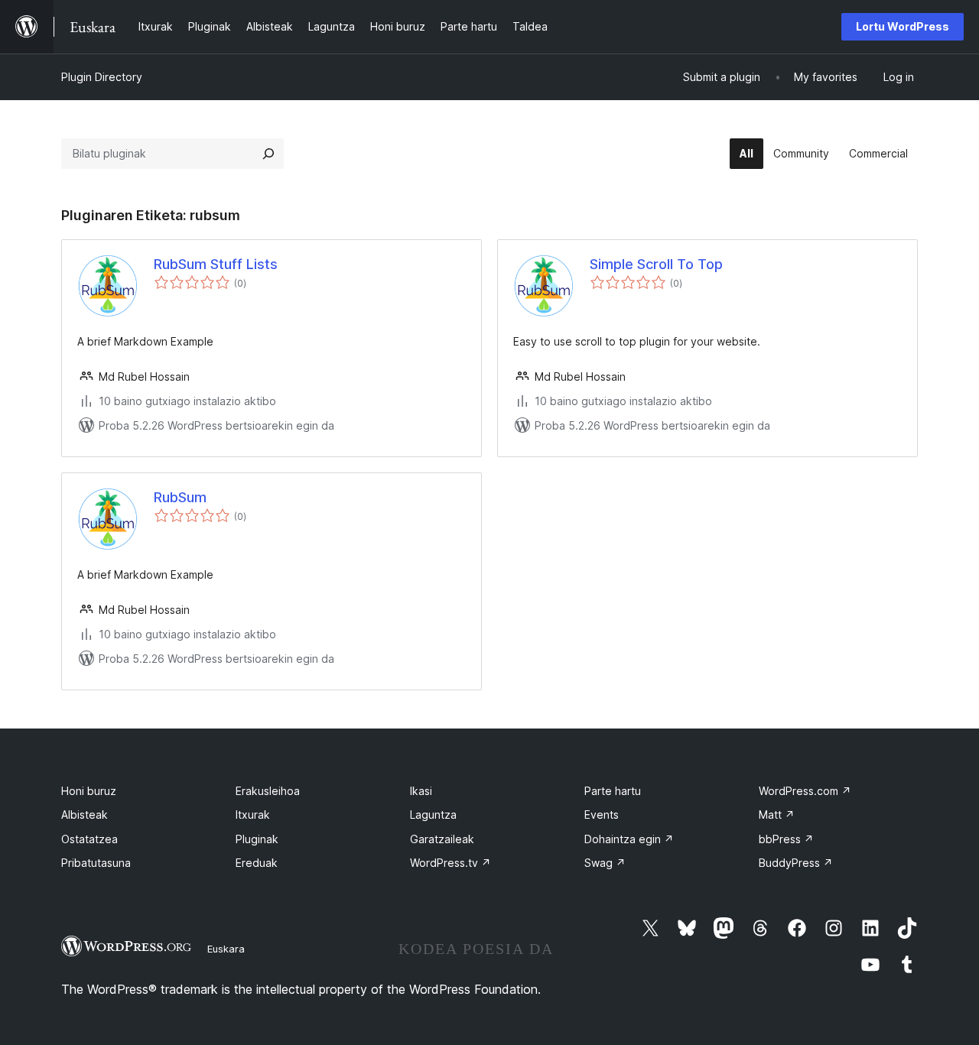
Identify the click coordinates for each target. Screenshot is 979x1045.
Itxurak (253, 814)
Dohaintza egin (629, 838)
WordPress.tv (450, 862)
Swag (605, 862)
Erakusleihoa (268, 790)
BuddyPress (796, 862)
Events (601, 814)
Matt (777, 814)
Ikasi (421, 790)
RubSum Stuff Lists (216, 264)
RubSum (180, 497)
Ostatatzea (89, 838)
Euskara (226, 949)
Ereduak (257, 862)
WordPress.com (805, 790)
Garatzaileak (442, 838)
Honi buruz (88, 790)
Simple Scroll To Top (656, 264)
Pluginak (257, 838)
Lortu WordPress (902, 26)
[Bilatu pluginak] (268, 153)
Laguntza (433, 814)
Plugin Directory (101, 76)
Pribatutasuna (96, 862)
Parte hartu (612, 790)
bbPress (786, 838)
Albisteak (84, 814)
